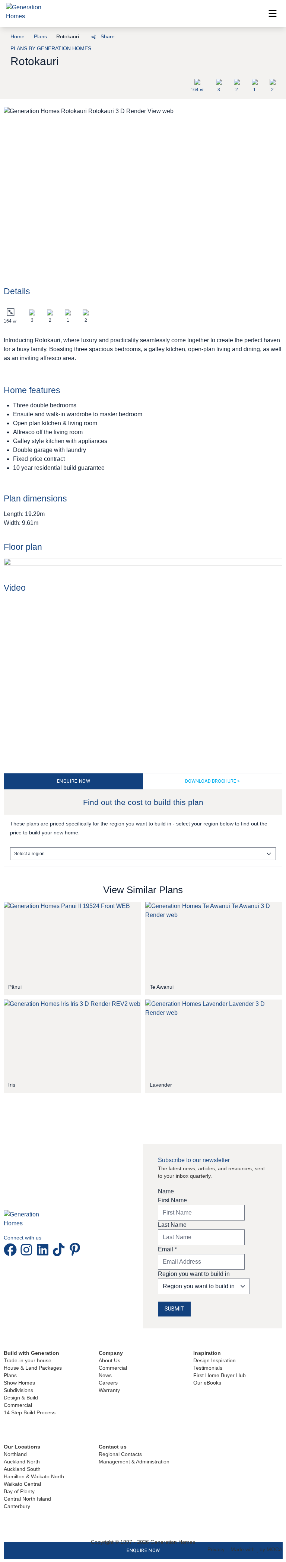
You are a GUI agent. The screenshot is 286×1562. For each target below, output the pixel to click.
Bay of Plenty (19, 1491)
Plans (10, 1375)
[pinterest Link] (75, 1249)
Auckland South (22, 1469)
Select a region (29, 853)
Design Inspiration (214, 1360)
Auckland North (22, 1462)
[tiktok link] (60, 1249)
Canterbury (17, 1506)
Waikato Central (22, 1484)
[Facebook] (51, 36)
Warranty (109, 1390)
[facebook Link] (12, 1249)
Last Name (172, 1225)
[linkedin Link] (44, 1249)
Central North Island (27, 1499)
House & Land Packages (33, 1368)
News (105, 1375)
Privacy (216, 1549)
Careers (108, 1383)
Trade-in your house (27, 1360)
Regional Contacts (120, 1454)
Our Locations (22, 1447)
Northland (15, 1454)
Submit (174, 1309)
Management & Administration (134, 1462)
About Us (109, 1360)
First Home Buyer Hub (219, 1375)
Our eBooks (207, 1383)
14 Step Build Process (29, 1412)
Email (167, 1249)
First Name (172, 1200)
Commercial (18, 1405)
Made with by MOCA (256, 1549)
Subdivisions (18, 1390)
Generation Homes (172, 1542)
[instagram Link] (28, 1249)
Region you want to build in (194, 1274)
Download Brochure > (212, 781)
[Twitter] (77, 36)
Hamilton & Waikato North (34, 1476)
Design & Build (21, 1398)
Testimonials (207, 1368)
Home (17, 36)
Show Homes (19, 1383)
